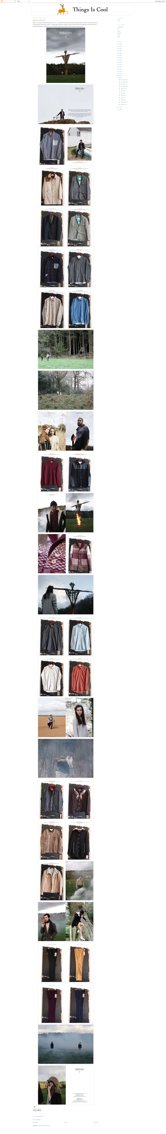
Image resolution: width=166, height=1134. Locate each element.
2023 (120, 51)
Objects (119, 33)
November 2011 (124, 82)
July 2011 (123, 91)
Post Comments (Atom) (44, 1125)
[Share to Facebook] (38, 1110)
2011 (120, 78)
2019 (120, 60)
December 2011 (124, 79)
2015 (120, 69)
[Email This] (33, 1110)
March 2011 (123, 100)
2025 (120, 46)
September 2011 (124, 86)
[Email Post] (34, 1106)
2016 (120, 66)
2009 (120, 109)
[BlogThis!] (35, 1110)
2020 (120, 57)
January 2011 (124, 104)
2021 (120, 55)
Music (119, 31)
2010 (120, 107)
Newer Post (35, 1122)
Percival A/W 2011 (39, 20)
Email (119, 20)
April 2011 (123, 97)
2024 (120, 48)
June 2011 (123, 93)
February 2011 (124, 102)
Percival (56, 22)
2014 (120, 71)
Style (39, 1108)
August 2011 (124, 88)
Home (65, 1122)
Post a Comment (36, 1119)
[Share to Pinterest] (40, 1110)
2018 (120, 62)
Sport (119, 35)
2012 (120, 75)
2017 (120, 64)
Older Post (96, 1122)
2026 (120, 44)
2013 (120, 73)
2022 (120, 53)
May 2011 (123, 95)
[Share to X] (37, 1110)
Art (118, 29)
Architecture (120, 27)
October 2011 (124, 84)
